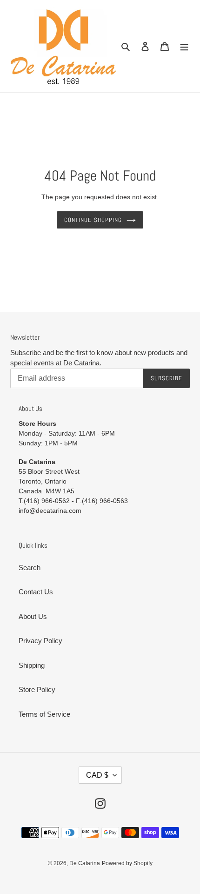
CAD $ (97, 775)
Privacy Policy (40, 641)
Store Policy (37, 689)
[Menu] (184, 46)
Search (29, 567)
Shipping (32, 665)
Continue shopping (93, 220)
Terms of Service (44, 714)
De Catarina (84, 863)
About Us (33, 616)
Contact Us (36, 592)
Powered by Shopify (127, 863)
